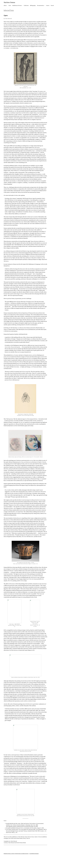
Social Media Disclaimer (34, 853)
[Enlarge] (35, 53)
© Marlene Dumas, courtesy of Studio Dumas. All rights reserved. (16, 853)
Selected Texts (9, 10)
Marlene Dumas (9, 2)
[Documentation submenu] (44, 5)
